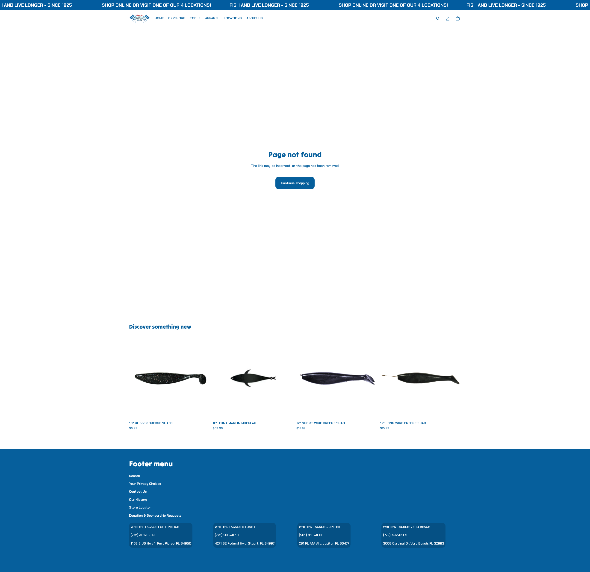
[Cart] (458, 18)
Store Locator (140, 507)
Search (134, 475)
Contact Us (138, 491)
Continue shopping (295, 183)
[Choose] (203, 411)
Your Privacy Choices (145, 484)
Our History (138, 499)
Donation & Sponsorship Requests (155, 515)
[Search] (438, 18)
